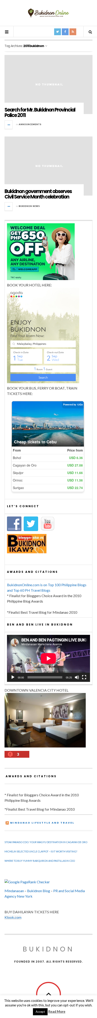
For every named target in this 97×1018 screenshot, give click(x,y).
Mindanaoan (14, 891)
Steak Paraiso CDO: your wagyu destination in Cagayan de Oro (46, 842)
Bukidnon (48, 949)
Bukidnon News (29, 206)
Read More (56, 1011)
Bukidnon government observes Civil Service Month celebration (38, 194)
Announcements (30, 124)
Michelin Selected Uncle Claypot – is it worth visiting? (41, 851)
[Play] (13, 677)
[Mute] (77, 677)
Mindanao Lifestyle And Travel (42, 822)
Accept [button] (40, 1011)
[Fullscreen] (84, 677)
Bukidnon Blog (38, 891)
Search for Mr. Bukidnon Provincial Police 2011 (40, 112)
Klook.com (13, 917)
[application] (48, 658)
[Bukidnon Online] (48, 12)
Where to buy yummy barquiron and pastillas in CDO (40, 860)
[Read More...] (9, 125)
